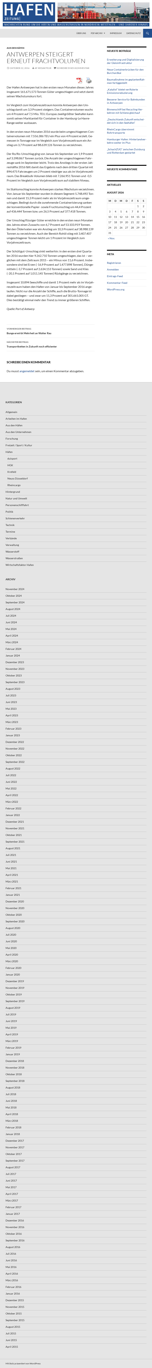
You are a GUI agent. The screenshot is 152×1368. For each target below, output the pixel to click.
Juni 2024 (11, 622)
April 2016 (12, 1273)
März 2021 (12, 881)
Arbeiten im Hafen (16, 418)
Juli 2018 (11, 1094)
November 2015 (15, 1306)
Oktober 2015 (14, 1313)
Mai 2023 (11, 708)
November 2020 (15, 908)
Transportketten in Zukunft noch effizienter (32, 344)
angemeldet (26, 371)
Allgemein (11, 412)
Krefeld (11, 471)
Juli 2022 (11, 775)
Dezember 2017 (15, 1140)
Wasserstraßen (14, 558)
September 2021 (15, 841)
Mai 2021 (11, 868)
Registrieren (114, 262)
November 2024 (15, 589)
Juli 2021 (11, 854)
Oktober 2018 (14, 1074)
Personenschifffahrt (17, 505)
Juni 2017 (11, 1180)
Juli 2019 (11, 1014)
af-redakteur (43, 68)
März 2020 (12, 961)
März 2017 (12, 1200)
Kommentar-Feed (117, 282)
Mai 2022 (11, 788)
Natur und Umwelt (16, 498)
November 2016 (15, 1227)
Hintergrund (13, 491)
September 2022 (15, 761)
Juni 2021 (11, 861)
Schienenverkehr (15, 518)
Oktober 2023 (14, 675)
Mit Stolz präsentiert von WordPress (23, 1363)
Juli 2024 (11, 615)
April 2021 (12, 874)
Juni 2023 (11, 702)
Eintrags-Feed (115, 276)
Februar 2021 (13, 888)
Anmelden (113, 269)
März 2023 (12, 722)
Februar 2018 (13, 1127)
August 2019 (13, 1007)
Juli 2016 (11, 1253)
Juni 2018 (11, 1100)
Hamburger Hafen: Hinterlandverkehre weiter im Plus (126, 141)
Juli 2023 (11, 695)
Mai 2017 (11, 1187)
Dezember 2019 (15, 981)
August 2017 (13, 1167)
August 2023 (13, 688)
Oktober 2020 (14, 914)
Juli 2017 (11, 1173)
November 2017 (15, 1147)
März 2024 (12, 642)
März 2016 (12, 1280)
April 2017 (12, 1193)
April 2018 (12, 1114)
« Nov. (111, 238)
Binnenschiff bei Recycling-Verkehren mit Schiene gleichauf (125, 111)
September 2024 (15, 602)
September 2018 (15, 1080)
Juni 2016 (11, 1260)
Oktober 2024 (14, 595)
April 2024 (12, 635)
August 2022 (13, 768)
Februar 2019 (13, 1047)
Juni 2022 (11, 781)
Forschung (12, 438)
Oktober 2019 (14, 994)
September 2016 (15, 1240)
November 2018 (15, 1067)
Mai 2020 (11, 947)
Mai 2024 (11, 628)
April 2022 (12, 795)
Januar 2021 (13, 894)
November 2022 (15, 748)
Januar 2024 (13, 655)
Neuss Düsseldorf (17, 478)
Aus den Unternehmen (18, 431)
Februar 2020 (13, 967)
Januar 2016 (13, 1293)
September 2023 (15, 682)
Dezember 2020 (15, 901)
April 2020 (12, 954)
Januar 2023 (13, 735)
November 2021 (15, 828)
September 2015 (15, 1320)
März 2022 (12, 801)
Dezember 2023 (15, 662)
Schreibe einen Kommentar (73, 68)
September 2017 (15, 1160)
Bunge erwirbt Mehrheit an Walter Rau (29, 331)
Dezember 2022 (15, 741)
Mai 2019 (11, 1027)
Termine (10, 531)
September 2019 (15, 1001)
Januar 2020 (13, 974)
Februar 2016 (13, 1286)
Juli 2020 (11, 934)
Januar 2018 (13, 1134)
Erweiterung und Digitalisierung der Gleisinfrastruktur (125, 61)
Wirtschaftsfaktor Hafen (20, 564)
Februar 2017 (13, 1207)
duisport (12, 458)
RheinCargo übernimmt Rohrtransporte (120, 131)
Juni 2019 (11, 1021)
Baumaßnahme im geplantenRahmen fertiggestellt (126, 81)
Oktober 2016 (14, 1233)
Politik (9, 511)
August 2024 (13, 609)
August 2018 (13, 1087)
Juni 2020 (11, 941)
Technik (10, 525)
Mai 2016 (11, 1266)
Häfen (9, 451)
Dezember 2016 (15, 1220)
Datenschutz (133, 33)
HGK (10, 465)
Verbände (11, 538)
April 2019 (12, 1034)
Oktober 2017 (14, 1154)
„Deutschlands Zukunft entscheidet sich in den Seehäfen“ (126, 121)
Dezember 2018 (15, 1060)
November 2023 (15, 668)
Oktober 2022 (14, 755)
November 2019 (15, 987)
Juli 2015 (11, 1333)
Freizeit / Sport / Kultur (19, 445)
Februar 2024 (13, 648)
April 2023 (12, 715)
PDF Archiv (97, 33)
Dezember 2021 (15, 821)
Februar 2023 (13, 728)
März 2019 (12, 1041)
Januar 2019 (13, 1054)
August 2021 (13, 848)
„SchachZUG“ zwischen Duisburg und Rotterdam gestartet (126, 151)
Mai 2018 (11, 1107)
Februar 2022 (13, 808)
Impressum (116, 33)
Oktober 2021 (14, 834)
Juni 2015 (11, 1340)
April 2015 (12, 1346)
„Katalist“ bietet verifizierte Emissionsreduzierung (122, 91)
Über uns (81, 33)
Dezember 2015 (15, 1300)
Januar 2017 (13, 1213)
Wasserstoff (12, 551)
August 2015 (13, 1326)
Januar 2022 (13, 815)
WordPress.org (115, 289)
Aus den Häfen (15, 48)
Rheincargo (14, 485)
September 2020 (15, 921)
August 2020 (13, 928)
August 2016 (13, 1247)
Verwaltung (12, 544)
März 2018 (12, 1120)
